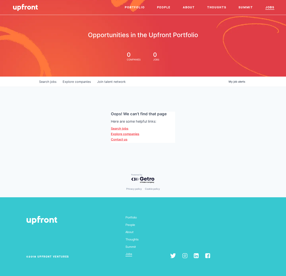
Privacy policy (134, 188)
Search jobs (119, 128)
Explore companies (125, 134)
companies (77, 82)
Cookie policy (152, 188)
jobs (47, 82)
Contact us (119, 139)
